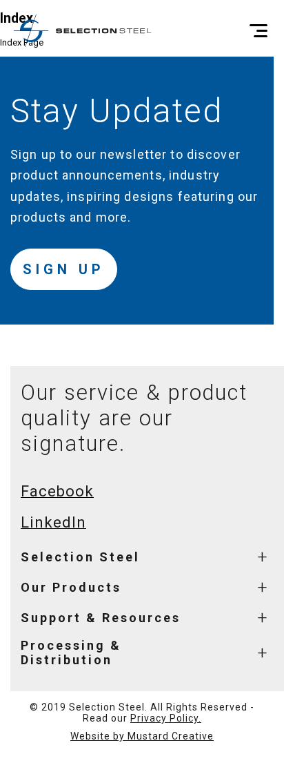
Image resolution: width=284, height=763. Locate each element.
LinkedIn (53, 522)
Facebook (57, 491)
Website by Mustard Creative (142, 736)
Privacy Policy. (165, 718)
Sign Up (64, 269)
